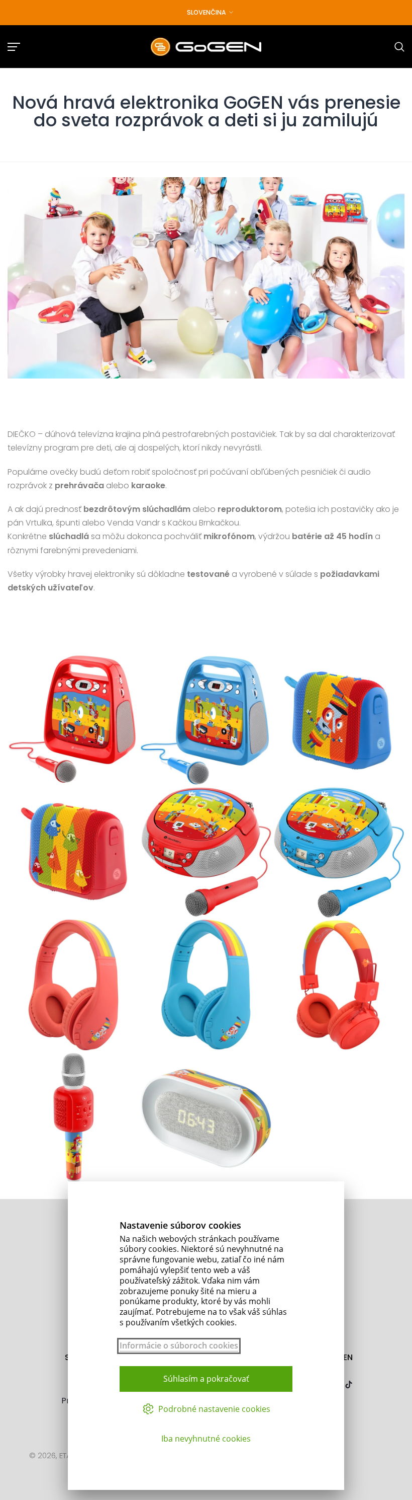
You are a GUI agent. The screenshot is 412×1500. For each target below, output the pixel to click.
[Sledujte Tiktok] (349, 1385)
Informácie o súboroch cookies (179, 1345)
